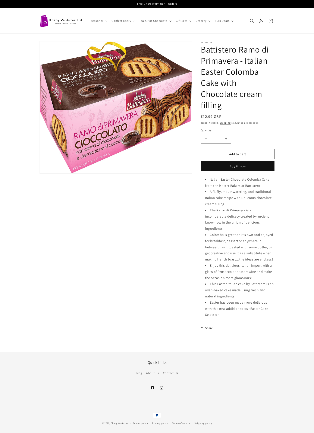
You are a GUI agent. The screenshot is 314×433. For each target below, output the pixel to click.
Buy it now (238, 166)
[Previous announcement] (41, 4)
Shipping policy (203, 423)
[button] (98, 20)
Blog (139, 373)
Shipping (225, 122)
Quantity (206, 130)
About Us (152, 373)
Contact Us (170, 373)
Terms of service (181, 423)
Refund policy (140, 423)
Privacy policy (160, 423)
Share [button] (209, 328)
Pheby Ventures (119, 423)
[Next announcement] (273, 4)
